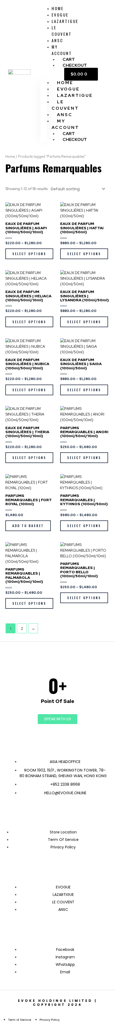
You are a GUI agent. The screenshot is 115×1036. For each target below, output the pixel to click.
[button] (43, 77)
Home (10, 156)
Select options (29, 253)
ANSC (57, 40)
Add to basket (28, 525)
